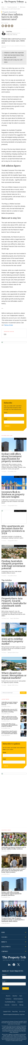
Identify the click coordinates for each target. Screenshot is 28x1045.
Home (2, 7)
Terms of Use (8, 325)
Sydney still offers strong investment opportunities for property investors (9, 725)
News (3, 932)
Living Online (22, 1014)
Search (23, 692)
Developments (5, 946)
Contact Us (14, 1005)
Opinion (16, 439)
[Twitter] (18, 964)
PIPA (5, 334)
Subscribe (7, 1005)
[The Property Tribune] (14, 958)
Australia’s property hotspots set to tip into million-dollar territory (9, 703)
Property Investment (12, 7)
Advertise (15, 996)
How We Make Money (10, 1002)
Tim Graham (3, 471)
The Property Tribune (5, 618)
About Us (8, 996)
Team (20, 996)
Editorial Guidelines (18, 999)
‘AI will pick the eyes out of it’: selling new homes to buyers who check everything (9, 711)
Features (4, 937)
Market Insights (23, 623)
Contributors (8, 999)
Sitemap (21, 1005)
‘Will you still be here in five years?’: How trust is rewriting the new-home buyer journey (9, 718)
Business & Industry (22, 583)
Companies (4, 951)
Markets (4, 942)
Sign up (7, 426)
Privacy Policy (15, 1011)
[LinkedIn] (9, 964)
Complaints (20, 1002)
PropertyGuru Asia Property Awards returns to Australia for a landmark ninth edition (9, 732)
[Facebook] (14, 964)
